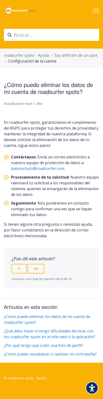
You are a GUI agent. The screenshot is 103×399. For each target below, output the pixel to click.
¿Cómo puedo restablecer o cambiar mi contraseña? (50, 354)
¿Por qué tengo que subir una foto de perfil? (43, 345)
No (36, 268)
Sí (19, 268)
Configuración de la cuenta (32, 61)
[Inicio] (20, 10)
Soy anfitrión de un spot (75, 55)
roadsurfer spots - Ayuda (26, 55)
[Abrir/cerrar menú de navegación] (96, 10)
